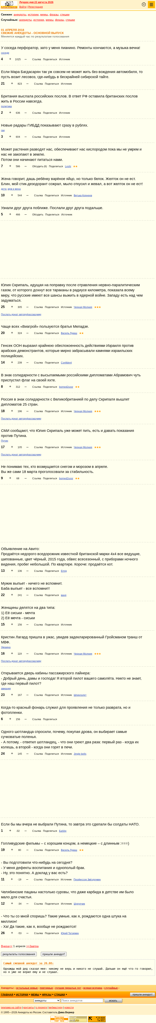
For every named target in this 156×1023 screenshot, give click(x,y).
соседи (5, 52)
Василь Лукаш (69, 333)
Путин (4, 440)
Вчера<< (6, 946)
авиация (6, 688)
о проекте (41, 1007)
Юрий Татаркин (70, 933)
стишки (64, 14)
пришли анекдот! (142, 994)
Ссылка (36, 59)
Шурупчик (79, 903)
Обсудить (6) (39, 166)
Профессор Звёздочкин (87, 879)
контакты (28, 1007)
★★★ (97, 307)
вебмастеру (56, 1007)
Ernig (64, 571)
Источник (64, 59)
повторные (46, 988)
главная (7, 994)
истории (33, 14)
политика (6, 106)
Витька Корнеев (83, 195)
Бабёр (62, 831)
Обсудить (37, 214)
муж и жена (14, 189)
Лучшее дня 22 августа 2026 (36, 2)
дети (3, 189)
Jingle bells (80, 753)
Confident (66, 362)
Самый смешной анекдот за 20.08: (28, 963)
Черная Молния (83, 307)
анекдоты (20, 14)
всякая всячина (92, 988)
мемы (44, 14)
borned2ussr (66, 386)
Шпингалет (80, 695)
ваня (63, 595)
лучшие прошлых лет (68, 988)
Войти (22, 6)
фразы (54, 14)
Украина (6, 647)
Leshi (68, 166)
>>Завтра (32, 946)
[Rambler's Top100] (59, 1019)
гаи (3, 130)
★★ (75, 166)
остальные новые (27, 988)
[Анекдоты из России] (9, 4)
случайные (111, 988)
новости (69, 1007)
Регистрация (35, 6)
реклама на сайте (11, 1007)
